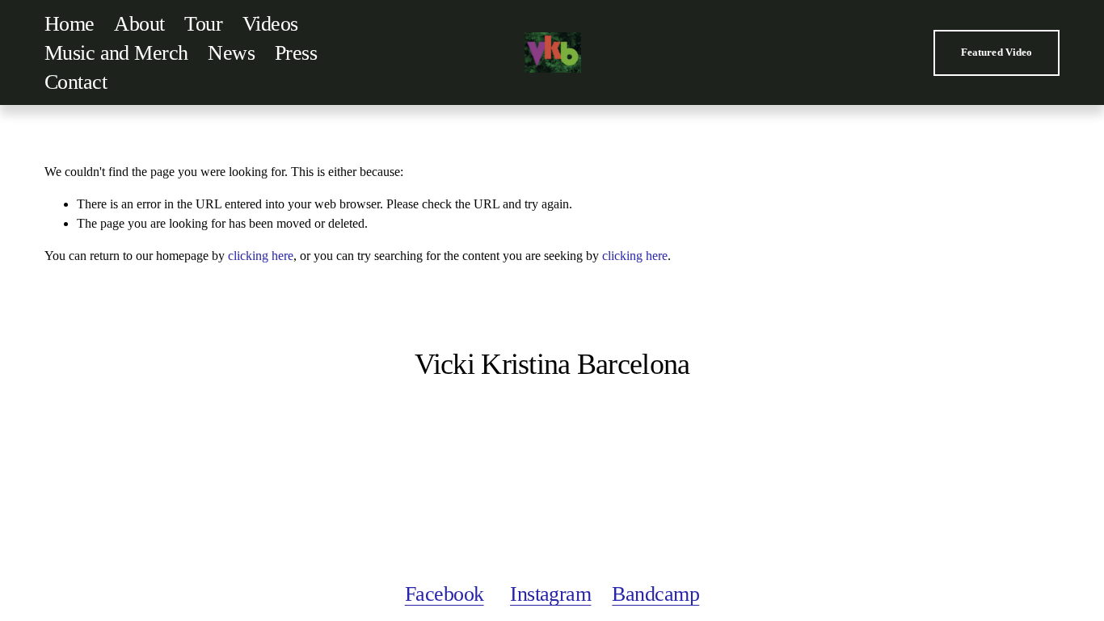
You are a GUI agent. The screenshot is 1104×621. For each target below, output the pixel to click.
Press (296, 53)
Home (69, 24)
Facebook (444, 594)
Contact (75, 82)
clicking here (260, 255)
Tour (203, 24)
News (231, 53)
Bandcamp (655, 594)
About (139, 24)
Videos (270, 24)
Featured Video (997, 52)
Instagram (550, 594)
